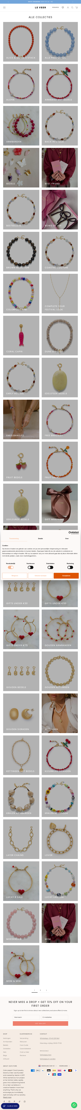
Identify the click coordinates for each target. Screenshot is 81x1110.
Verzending (24, 1038)
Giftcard (6, 1059)
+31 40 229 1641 (54, 1038)
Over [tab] (67, 538)
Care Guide (24, 1045)
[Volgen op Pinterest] (14, 1101)
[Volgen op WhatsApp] (25, 1101)
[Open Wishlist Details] (63, 8)
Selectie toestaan (40, 575)
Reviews (23, 1055)
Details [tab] (40, 538)
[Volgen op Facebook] (4, 1101)
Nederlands (63, 1066)
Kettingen (7, 1038)
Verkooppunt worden (48, 1059)
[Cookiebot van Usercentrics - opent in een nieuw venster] (70, 532)
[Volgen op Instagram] (9, 1101)
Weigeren (15, 575)
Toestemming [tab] (14, 538)
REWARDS (55, 7)
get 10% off (40, 1023)
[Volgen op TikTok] (20, 1101)
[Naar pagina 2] (46, 990)
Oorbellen (6, 1049)
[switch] (30, 567)
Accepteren (66, 575)
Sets (4, 1052)
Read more (7, 1097)
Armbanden (7, 1042)
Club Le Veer (24, 1052)
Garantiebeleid (25, 1049)
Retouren (23, 1042)
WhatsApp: (44, 1038)
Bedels (5, 1045)
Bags (5, 1055)
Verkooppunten (45, 1055)
